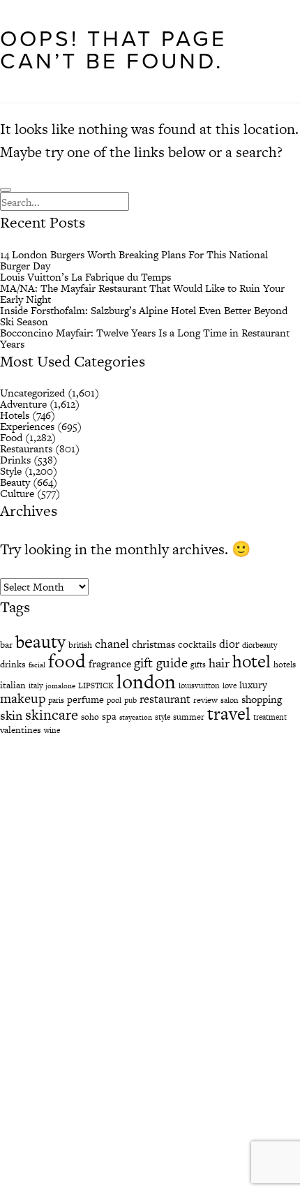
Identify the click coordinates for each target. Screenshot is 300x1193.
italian (13, 685)
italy (36, 685)
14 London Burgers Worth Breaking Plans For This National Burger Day (134, 260)
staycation (135, 717)
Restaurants (26, 448)
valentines (20, 729)
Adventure (23, 404)
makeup (22, 698)
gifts (198, 664)
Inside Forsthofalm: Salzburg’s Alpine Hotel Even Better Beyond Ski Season (143, 316)
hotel (251, 661)
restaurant (165, 699)
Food (11, 437)
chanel (112, 643)
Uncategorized (32, 392)
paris (56, 700)
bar (6, 644)
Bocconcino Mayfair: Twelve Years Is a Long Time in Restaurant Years (145, 338)
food (67, 661)
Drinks (15, 459)
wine (52, 730)
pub (130, 700)
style (162, 717)
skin (11, 715)
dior (229, 644)
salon (229, 700)
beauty (40, 642)
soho (90, 717)
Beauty (15, 482)
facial (37, 665)
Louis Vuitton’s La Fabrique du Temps (85, 276)
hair (219, 663)
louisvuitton (199, 685)
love (230, 685)
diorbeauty (259, 645)
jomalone (60, 686)
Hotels (14, 415)
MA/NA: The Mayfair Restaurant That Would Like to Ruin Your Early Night (142, 293)
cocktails (197, 644)
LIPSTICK (96, 685)
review (205, 700)
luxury (253, 685)
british (80, 645)
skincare (51, 714)
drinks (13, 664)
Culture (17, 493)
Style (11, 471)
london (146, 681)
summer (188, 717)
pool (114, 700)
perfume (85, 699)
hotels (284, 664)
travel (228, 714)
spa (109, 716)
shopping (261, 699)
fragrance (110, 663)
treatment (270, 717)
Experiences (27, 426)
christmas (153, 644)
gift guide (161, 662)
